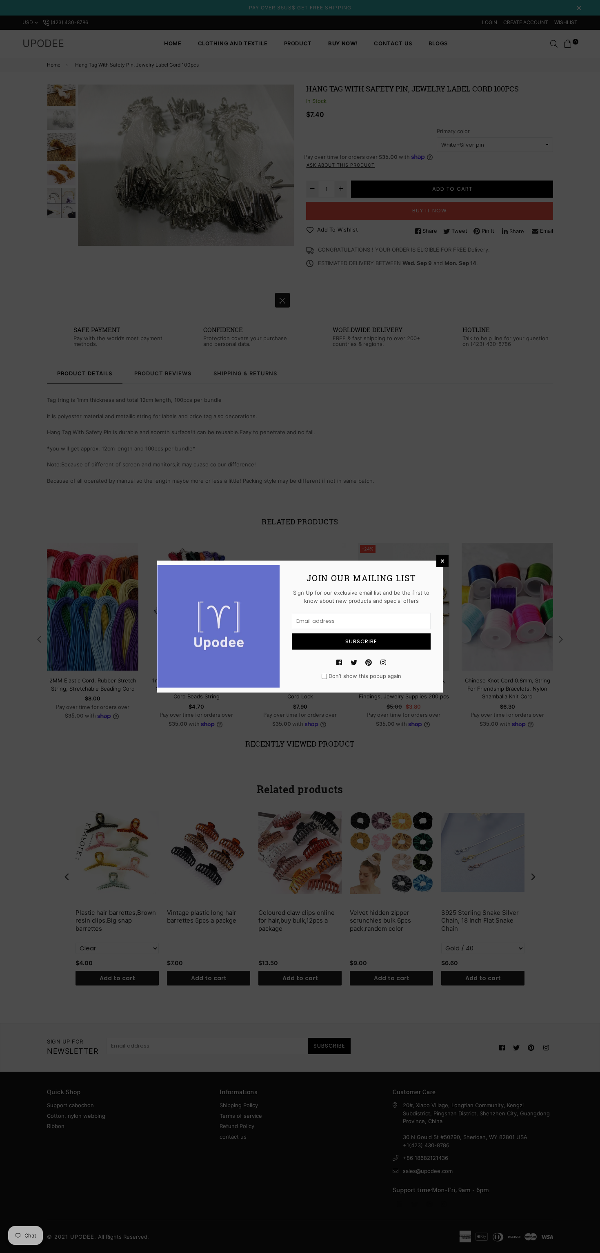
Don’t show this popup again (365, 676)
